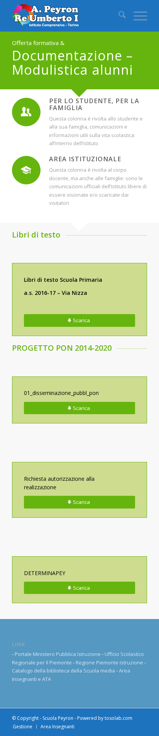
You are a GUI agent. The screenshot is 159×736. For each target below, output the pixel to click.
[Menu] (136, 15)
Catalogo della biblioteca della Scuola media (63, 670)
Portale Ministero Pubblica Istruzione (58, 654)
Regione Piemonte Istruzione (109, 662)
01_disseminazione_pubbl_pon (61, 392)
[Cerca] (118, 15)
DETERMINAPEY (44, 573)
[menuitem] (118, 15)
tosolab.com (118, 718)
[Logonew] (66, 15)
